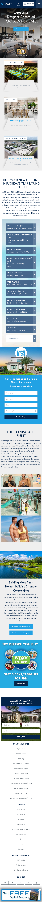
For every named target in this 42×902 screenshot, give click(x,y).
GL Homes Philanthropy (19, 633)
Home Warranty (21, 834)
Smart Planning (21, 814)
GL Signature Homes (21, 870)
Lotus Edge (21, 759)
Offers (21, 839)
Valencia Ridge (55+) (21, 788)
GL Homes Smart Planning (20, 626)
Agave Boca (21, 749)
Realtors (21, 849)
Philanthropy (21, 809)
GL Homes (8, 4)
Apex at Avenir (21, 754)
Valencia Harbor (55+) (21, 778)
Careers (21, 819)
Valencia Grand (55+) (21, 773)
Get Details (20, 417)
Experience (21, 824)
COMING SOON (13, 338)
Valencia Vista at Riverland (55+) (21, 798)
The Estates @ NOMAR (21, 764)
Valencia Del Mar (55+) (21, 769)
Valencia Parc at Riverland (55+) (21, 783)
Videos (21, 844)
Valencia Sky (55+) (21, 793)
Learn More (21, 683)
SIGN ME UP (21, 737)
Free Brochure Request (21, 829)
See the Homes (21, 29)
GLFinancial (21, 860)
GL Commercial (21, 865)
